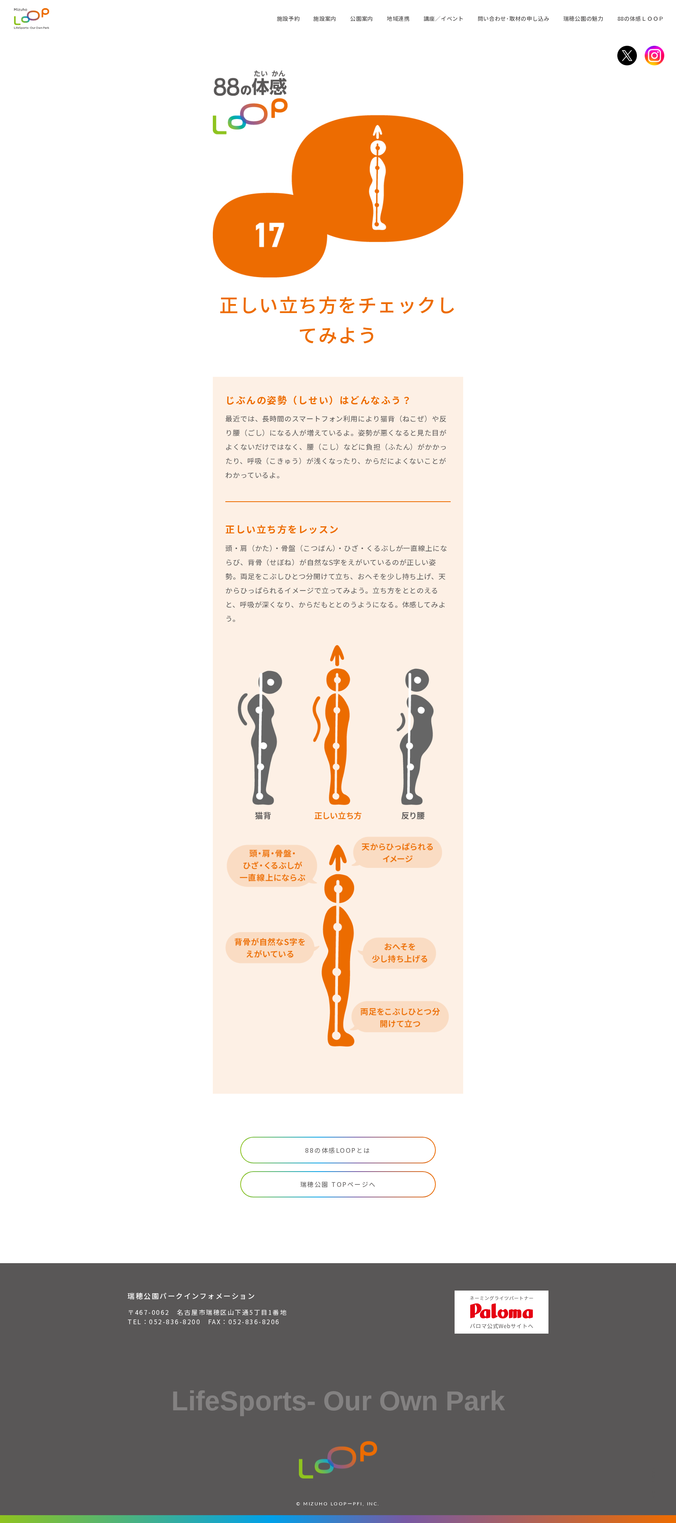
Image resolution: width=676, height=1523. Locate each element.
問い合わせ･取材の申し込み (514, 18)
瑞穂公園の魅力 (583, 18)
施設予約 (288, 18)
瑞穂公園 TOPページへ (338, 1184)
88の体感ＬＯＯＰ (640, 18)
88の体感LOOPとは (338, 1150)
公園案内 (361, 18)
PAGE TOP (654, 1483)
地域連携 (398, 18)
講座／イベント (444, 18)
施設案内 (324, 18)
